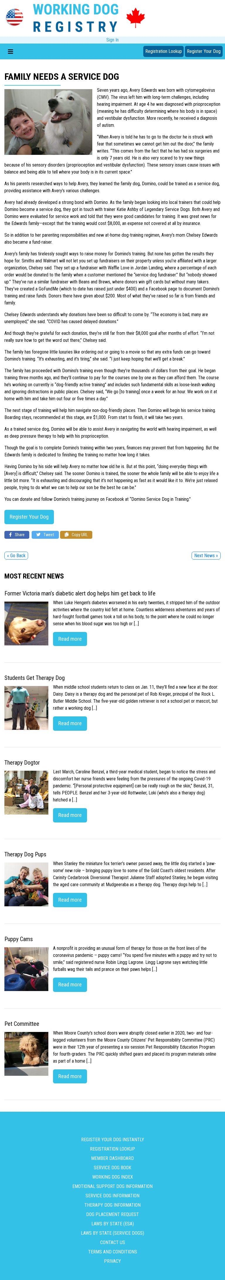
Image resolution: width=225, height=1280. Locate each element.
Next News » (206, 555)
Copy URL (79, 534)
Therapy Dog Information (112, 1205)
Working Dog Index (112, 1177)
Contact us (112, 1242)
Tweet (48, 534)
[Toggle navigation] (10, 51)
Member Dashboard (112, 1158)
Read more (70, 638)
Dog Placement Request (112, 1214)
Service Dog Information (112, 1195)
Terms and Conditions (112, 1252)
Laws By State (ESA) (112, 1224)
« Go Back (16, 555)
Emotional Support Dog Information (112, 1186)
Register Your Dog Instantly (112, 1139)
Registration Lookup (163, 51)
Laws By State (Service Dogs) (112, 1233)
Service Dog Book (112, 1167)
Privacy (112, 1261)
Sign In (112, 40)
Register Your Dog (204, 51)
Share (19, 534)
